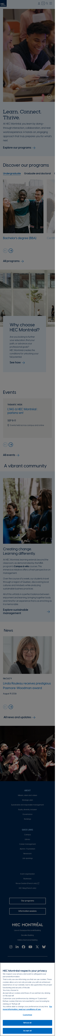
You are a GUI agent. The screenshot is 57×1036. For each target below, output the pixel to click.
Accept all (27, 1031)
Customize (27, 1015)
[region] (27, 999)
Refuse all (27, 1023)
